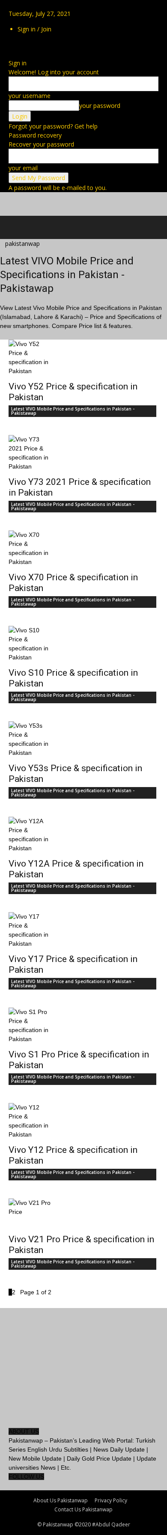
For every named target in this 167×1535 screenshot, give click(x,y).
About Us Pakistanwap (60, 1500)
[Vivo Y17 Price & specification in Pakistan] (83, 930)
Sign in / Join (34, 29)
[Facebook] (9, 45)
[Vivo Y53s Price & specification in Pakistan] (83, 739)
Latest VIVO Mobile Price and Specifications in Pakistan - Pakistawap (72, 411)
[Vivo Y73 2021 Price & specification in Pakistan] (83, 453)
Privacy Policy (111, 1500)
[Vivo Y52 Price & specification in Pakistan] (83, 358)
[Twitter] (11, 45)
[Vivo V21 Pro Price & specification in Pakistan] (83, 1213)
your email (23, 168)
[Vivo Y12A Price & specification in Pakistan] (83, 835)
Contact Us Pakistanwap (83, 1509)
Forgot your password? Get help (53, 126)
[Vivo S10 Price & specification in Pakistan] (83, 644)
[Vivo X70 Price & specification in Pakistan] (83, 548)
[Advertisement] (68, 203)
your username (30, 96)
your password (99, 105)
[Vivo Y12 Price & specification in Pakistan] (83, 1121)
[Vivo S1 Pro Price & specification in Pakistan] (83, 1026)
